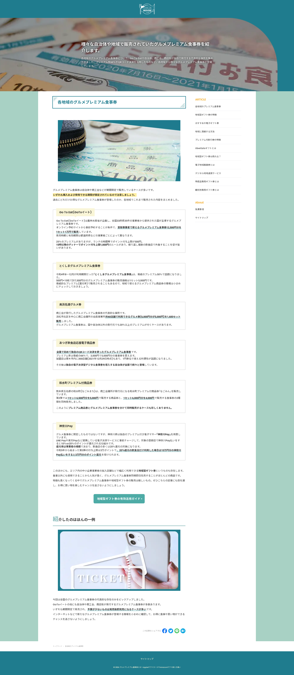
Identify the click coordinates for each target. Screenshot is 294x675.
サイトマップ (147, 658)
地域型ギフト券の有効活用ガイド (119, 499)
